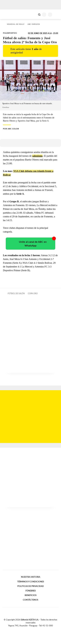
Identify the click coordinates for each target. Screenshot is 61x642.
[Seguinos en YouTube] (32, 629)
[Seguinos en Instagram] (36, 629)
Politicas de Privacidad (30, 586)
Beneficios (30, 595)
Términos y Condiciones (30, 582)
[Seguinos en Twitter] (29, 629)
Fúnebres (30, 591)
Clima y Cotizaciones (33, 14)
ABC (8, 14)
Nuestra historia (30, 577)
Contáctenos (30, 600)
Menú (57, 14)
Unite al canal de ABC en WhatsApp (33, 244)
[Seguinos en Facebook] (26, 629)
